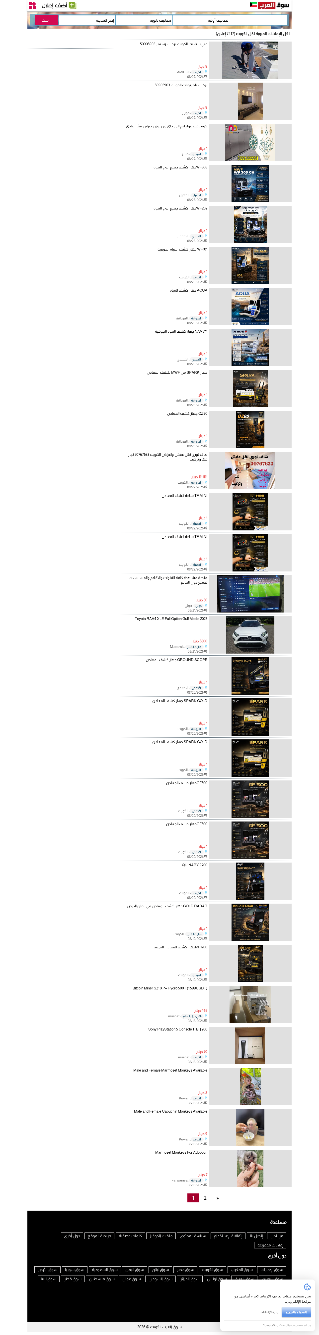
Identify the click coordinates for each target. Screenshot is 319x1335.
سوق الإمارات (271, 1270)
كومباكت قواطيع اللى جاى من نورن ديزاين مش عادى (166, 126)
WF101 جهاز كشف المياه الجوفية (182, 249)
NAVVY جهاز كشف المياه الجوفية (181, 331)
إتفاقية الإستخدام (228, 1236)
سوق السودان (160, 1279)
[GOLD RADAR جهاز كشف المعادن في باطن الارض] (250, 939)
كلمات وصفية (130, 1236)
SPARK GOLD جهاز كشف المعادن (179, 701)
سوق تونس (217, 1279)
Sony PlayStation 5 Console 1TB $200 (177, 1029)
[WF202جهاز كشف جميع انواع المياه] (250, 242)
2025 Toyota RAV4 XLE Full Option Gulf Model (171, 618)
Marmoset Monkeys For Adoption (181, 1152)
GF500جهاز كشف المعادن (186, 783)
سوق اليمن (134, 1270)
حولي (198, 606)
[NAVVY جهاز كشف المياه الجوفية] (250, 365)
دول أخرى (72, 1236)
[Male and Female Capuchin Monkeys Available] (250, 1145)
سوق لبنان (160, 1270)
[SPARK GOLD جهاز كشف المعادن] (250, 734)
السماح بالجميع (296, 1312)
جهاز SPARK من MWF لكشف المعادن (177, 372)
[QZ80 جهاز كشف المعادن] (250, 447)
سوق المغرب (242, 1270)
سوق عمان (131, 1279)
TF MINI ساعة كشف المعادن (184, 495)
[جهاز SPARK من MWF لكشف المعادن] (250, 406)
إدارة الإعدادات (269, 1312)
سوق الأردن (47, 1270)
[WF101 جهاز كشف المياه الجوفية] (250, 283)
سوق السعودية (105, 1270)
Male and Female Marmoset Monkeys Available (170, 1070)
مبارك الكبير (194, 647)
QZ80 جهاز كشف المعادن (187, 413)
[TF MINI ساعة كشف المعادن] (250, 529)
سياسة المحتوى (193, 1236)
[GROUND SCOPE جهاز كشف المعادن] (250, 693)
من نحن (276, 1236)
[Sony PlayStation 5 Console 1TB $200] (250, 1063)
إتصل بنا (256, 1236)
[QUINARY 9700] (250, 898)
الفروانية (196, 318)
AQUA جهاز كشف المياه (188, 290)
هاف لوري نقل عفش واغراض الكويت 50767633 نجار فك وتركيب (167, 457)
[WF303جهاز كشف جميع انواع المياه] (250, 201)
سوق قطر (72, 1279)
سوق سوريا (74, 1270)
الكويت (197, 72)
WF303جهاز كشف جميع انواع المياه (180, 167)
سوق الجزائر (189, 1279)
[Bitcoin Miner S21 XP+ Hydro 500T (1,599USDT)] (250, 1022)
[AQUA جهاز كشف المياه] (250, 324)
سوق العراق (244, 1279)
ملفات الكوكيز (161, 1236)
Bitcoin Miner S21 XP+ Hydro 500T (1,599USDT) (170, 988)
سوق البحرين (272, 1279)
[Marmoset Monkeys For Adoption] (250, 1186)
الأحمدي (197, 236)
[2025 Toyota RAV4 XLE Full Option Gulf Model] (250, 652)
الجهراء (197, 195)
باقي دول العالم (192, 1016)
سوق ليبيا (48, 1279)
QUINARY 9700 (194, 865)
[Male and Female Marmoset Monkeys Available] (250, 1104)
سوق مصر (185, 1270)
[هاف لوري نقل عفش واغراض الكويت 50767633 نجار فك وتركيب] (250, 488)
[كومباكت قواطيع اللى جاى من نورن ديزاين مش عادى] (250, 159)
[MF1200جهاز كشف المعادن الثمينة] (250, 980)
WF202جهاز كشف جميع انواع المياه (180, 208)
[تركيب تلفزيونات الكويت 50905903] (250, 118)
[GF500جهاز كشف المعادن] (250, 816)
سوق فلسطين (102, 1279)
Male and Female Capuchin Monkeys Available (170, 1111)
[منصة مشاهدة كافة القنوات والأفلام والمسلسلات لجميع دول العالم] (250, 611)
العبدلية (197, 154)
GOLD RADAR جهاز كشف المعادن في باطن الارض (167, 906)
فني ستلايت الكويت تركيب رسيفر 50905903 (173, 44)
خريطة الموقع (99, 1236)
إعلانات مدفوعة (270, 1245)
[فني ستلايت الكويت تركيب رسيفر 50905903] (250, 77)
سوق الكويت (212, 1270)
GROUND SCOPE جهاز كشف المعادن (176, 660)
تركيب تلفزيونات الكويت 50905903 (181, 85)
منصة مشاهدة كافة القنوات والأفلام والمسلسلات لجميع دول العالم (168, 580)
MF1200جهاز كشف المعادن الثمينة (180, 947)
